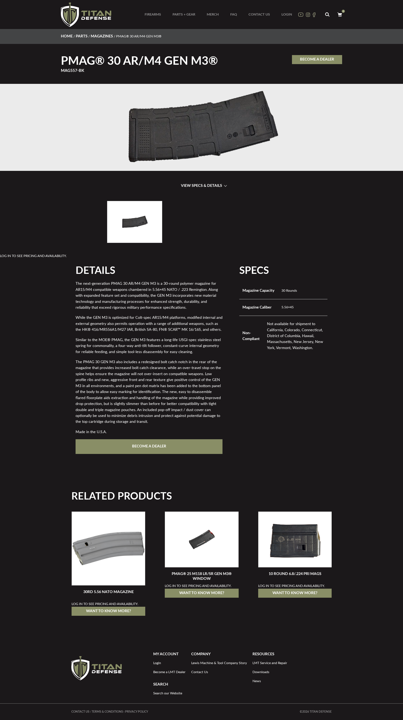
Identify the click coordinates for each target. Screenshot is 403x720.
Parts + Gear (184, 14)
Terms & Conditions (107, 711)
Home (67, 36)
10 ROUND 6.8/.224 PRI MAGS (295, 574)
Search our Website (167, 693)
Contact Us (259, 14)
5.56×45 (287, 307)
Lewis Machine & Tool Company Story (219, 663)
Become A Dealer (317, 59)
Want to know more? (108, 611)
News (257, 681)
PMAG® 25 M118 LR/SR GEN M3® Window (202, 576)
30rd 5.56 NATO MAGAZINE (108, 592)
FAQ (233, 14)
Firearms (153, 14)
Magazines (102, 36)
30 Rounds (289, 290)
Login (286, 14)
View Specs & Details (201, 186)
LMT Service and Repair (270, 663)
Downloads (261, 672)
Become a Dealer (149, 446)
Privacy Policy (136, 711)
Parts (82, 36)
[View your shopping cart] (339, 14)
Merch (213, 14)
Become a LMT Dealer (169, 672)
